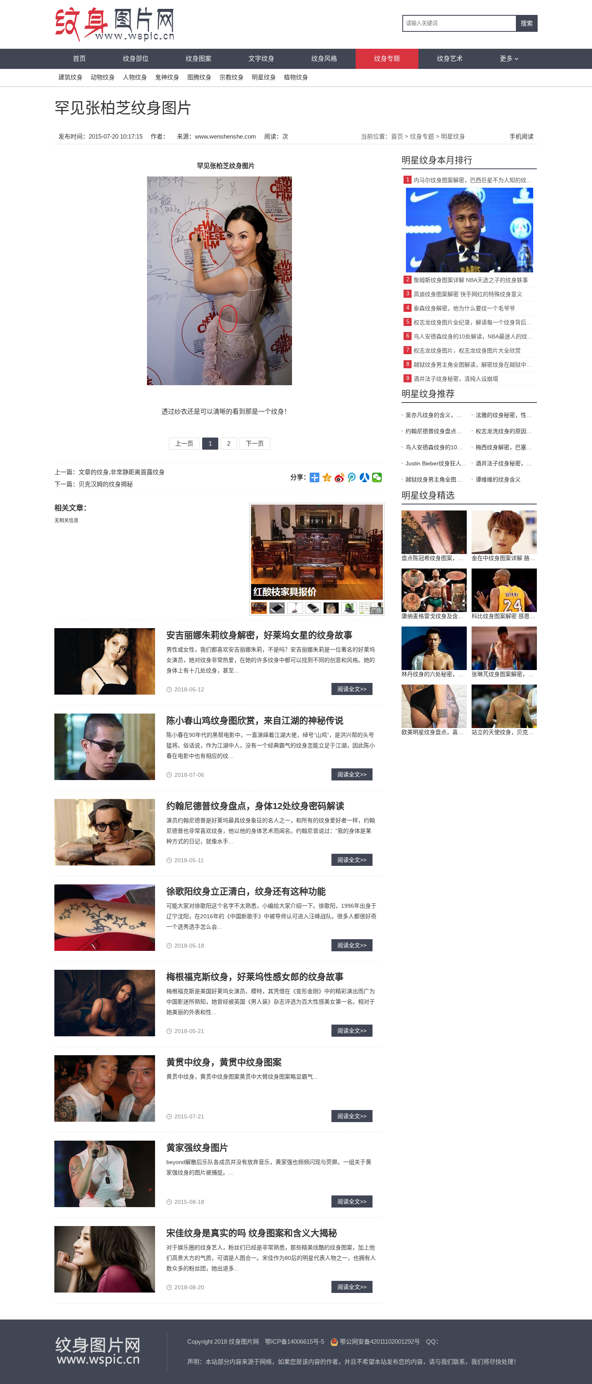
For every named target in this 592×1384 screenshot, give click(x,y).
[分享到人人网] (365, 477)
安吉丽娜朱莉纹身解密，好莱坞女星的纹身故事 (259, 635)
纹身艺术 (450, 58)
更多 (506, 58)
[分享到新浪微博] (340, 477)
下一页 (255, 443)
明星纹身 (264, 77)
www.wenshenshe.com (225, 136)
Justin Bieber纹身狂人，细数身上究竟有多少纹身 (436, 463)
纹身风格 (324, 58)
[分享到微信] (377, 477)
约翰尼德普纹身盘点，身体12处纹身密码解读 (255, 806)
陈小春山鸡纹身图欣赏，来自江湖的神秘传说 (255, 721)
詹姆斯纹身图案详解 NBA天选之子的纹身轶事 (471, 280)
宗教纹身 (231, 77)
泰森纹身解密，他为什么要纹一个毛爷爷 (464, 308)
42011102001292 (392, 1341)
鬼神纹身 (167, 77)
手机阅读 (521, 136)
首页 (79, 58)
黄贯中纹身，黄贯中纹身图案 (224, 1062)
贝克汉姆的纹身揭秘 (106, 484)
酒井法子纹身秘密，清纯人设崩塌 (456, 379)
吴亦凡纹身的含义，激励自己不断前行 (436, 415)
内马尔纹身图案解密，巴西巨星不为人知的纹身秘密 (475, 180)
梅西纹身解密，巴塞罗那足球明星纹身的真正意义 (506, 447)
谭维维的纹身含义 (498, 479)
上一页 (184, 443)
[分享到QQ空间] (327, 477)
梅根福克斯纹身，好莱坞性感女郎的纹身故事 (255, 977)
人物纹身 (135, 77)
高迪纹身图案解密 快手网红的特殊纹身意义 (468, 294)
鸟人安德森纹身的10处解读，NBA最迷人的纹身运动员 (475, 336)
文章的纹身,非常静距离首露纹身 (122, 472)
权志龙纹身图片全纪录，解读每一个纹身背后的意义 (475, 322)
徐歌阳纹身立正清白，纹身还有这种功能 (246, 891)
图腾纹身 (199, 77)
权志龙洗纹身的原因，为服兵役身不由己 (506, 431)
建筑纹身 (70, 77)
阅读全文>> (351, 689)
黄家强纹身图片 (197, 1148)
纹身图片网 (98, 1352)
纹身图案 (198, 58)
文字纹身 (261, 58)
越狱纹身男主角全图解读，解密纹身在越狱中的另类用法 (475, 364)
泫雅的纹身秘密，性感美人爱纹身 (506, 415)
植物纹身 (296, 77)
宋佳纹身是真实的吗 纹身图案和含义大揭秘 (251, 1233)
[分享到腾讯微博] (352, 477)
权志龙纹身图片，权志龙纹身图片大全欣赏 (467, 350)
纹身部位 (136, 58)
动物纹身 (103, 77)
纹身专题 (387, 58)
